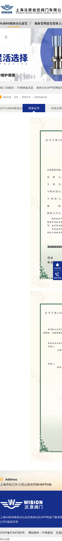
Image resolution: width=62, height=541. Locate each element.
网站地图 (5, 539)
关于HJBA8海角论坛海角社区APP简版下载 (11, 108)
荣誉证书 (26, 96)
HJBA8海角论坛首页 (14, 23)
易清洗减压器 (40, 96)
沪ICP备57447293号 (12, 532)
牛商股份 (47, 532)
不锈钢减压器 (25, 87)
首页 (16, 96)
